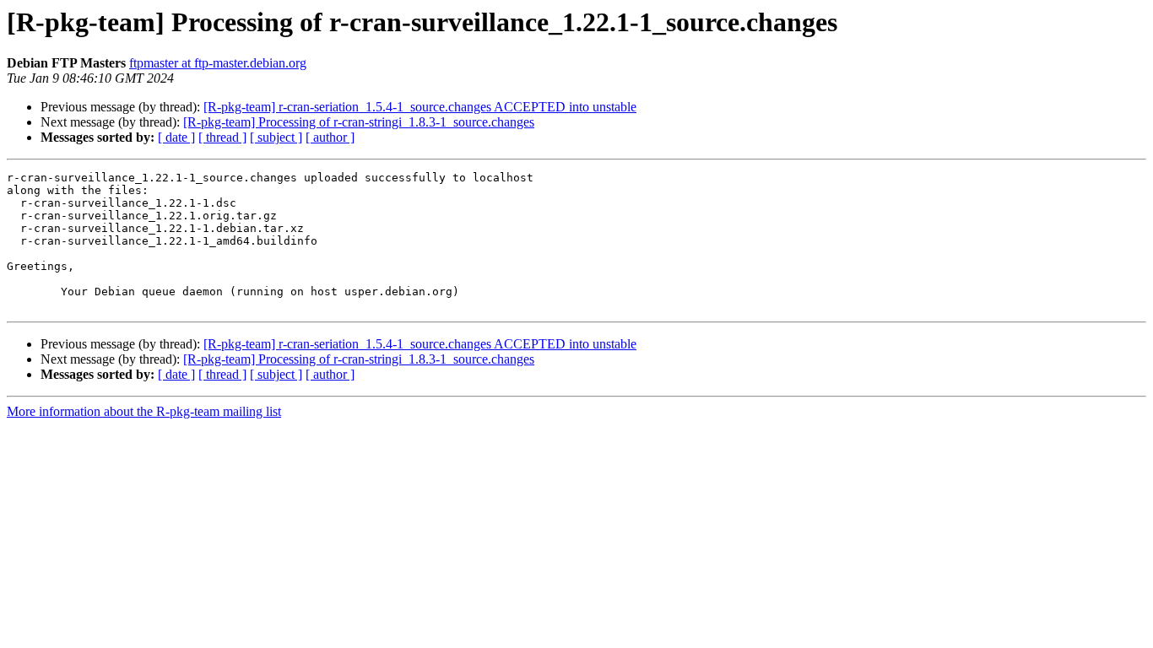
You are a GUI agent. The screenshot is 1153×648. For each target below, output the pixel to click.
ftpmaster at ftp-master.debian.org (217, 63)
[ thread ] (222, 137)
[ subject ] (276, 137)
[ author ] (330, 137)
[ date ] (176, 137)
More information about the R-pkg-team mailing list (144, 411)
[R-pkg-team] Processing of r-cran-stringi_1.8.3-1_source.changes (358, 122)
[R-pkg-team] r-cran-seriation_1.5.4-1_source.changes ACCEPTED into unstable (419, 107)
